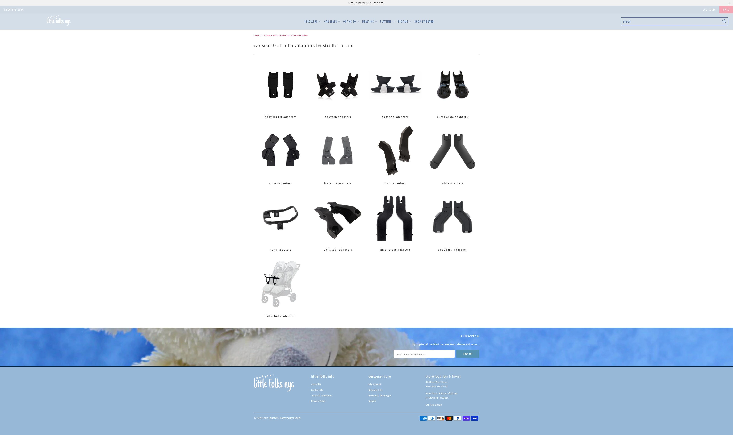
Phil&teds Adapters (338, 221)
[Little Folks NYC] (58, 20)
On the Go (350, 21)
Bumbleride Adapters (452, 88)
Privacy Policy (318, 401)
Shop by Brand (424, 21)
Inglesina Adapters (338, 155)
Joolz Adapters (395, 155)
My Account (374, 384)
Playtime (386, 21)
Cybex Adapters (280, 155)
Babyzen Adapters (338, 88)
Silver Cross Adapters (395, 221)
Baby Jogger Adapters (280, 88)
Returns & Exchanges (379, 395)
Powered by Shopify (290, 418)
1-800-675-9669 (14, 9)
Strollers (311, 21)
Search (372, 401)
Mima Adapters (452, 155)
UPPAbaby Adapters (452, 221)
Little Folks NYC (271, 418)
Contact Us (317, 390)
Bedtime (403, 21)
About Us (316, 384)
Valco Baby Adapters (280, 287)
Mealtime (368, 21)
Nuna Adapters (280, 221)
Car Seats (331, 21)
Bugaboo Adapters (395, 88)
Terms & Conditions (321, 395)
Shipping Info (375, 390)
